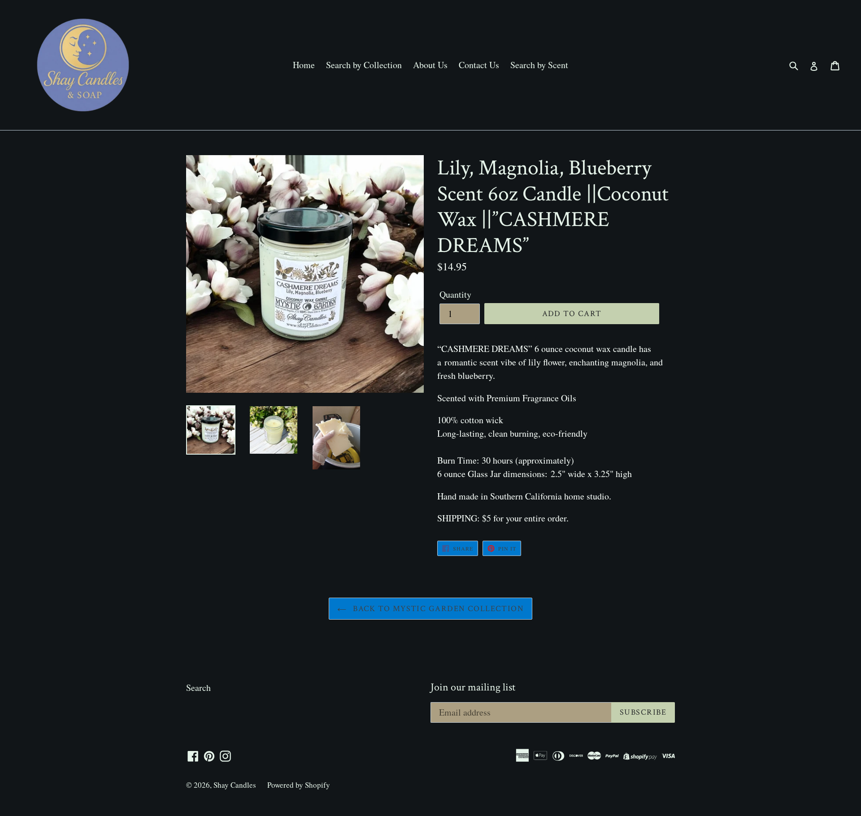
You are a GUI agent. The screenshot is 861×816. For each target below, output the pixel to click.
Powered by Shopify (298, 785)
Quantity (455, 294)
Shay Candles (234, 785)
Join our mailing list (472, 687)
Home (304, 65)
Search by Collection (364, 65)
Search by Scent (539, 65)
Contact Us (479, 65)
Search (198, 687)
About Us (430, 65)
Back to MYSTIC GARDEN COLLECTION (437, 608)
